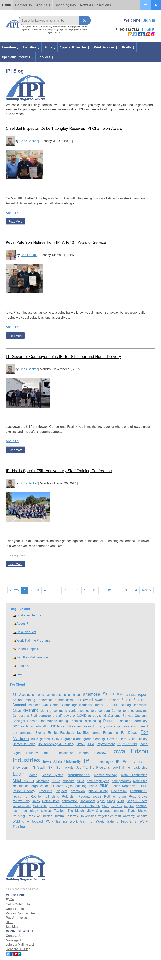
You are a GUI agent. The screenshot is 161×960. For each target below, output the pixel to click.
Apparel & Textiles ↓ (74, 47)
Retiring (109, 796)
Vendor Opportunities (20, 913)
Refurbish (68, 796)
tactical (141, 805)
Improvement (106, 744)
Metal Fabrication (134, 775)
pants (93, 785)
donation (126, 720)
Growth (112, 739)
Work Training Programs (33, 640)
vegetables (105, 816)
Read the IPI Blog (18, 949)
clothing (45, 710)
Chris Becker (28, 140)
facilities (83, 732)
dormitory (140, 720)
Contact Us (23, 5)
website (142, 816)
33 (127, 590)
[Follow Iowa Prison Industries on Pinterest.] (16, 953)
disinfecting (93, 720)
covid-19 (99, 715)
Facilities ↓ (31, 47)
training (19, 815)
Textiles (59, 810)
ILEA (90, 744)
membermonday (105, 775)
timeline (118, 810)
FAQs (10, 899)
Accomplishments (31, 694)
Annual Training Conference (33, 699)
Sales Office (51, 801)
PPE (144, 785)
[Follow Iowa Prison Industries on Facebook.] (140, 34)
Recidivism (119, 791)
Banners (113, 699)
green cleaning (94, 739)
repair (97, 796)
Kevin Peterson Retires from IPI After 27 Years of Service (56, 242)
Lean (20, 674)
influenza (32, 752)
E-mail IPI (148, 29)
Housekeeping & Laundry (56, 744)
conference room (98, 710)
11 (94, 590)
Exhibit (53, 732)
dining (63, 720)
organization (40, 785)
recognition (138, 790)
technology (30, 810)
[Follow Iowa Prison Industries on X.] (135, 34)
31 (110, 590)
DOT (16, 726)
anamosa (91, 694)
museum (68, 781)
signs (101, 801)
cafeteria (34, 705)
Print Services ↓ (106, 47)
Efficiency (58, 726)
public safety (98, 791)
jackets (68, 767)
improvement (127, 743)
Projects (61, 791)
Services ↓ (46, 57)
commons (60, 710)
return (122, 796)
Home (6, 4)
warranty (129, 816)
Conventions (120, 710)
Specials (22, 665)
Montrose (42, 781)
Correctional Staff (25, 715)
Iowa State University (62, 761)
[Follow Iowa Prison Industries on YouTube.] (148, 34)
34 (135, 590)
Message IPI (14, 940)
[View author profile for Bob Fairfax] (11, 255)
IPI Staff (37, 767)
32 (118, 590)
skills (120, 801)
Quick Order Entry (18, 904)
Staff (105, 806)
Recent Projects (27, 648)
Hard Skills (127, 739)
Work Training (56, 821)
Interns (84, 752)
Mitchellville (23, 780)
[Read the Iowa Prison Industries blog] (130, 34)
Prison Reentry (24, 791)
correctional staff (50, 715)
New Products (26, 632)
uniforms (72, 816)
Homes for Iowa (24, 744)
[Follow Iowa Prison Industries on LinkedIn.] (144, 34)
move (56, 780)
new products (121, 781)
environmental (22, 732)
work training (81, 821)
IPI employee (103, 762)
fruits (34, 739)
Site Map (12, 926)
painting (81, 785)
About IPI (12, 213)
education (42, 726)
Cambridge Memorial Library (82, 705)
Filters (107, 732)
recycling (20, 796)
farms (96, 732)
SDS (9, 922)
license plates (52, 775)
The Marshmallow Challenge (89, 810)
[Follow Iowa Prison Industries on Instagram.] (153, 34)
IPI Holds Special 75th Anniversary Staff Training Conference (59, 470)
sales (36, 801)
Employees (102, 725)
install (48, 752)
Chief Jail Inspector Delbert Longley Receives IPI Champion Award (64, 128)
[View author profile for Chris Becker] (10, 140)
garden (45, 739)
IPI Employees (129, 761)
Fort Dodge (129, 732)
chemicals (140, 705)
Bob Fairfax (29, 255)
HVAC (81, 744)
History (142, 739)
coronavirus (139, 710)
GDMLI (57, 739)
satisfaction (70, 801)
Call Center (51, 705)
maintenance (79, 774)
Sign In (149, 20)
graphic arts (72, 739)
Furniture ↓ (10, 47)
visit (118, 816)
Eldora (71, 726)
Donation (110, 720)
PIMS (104, 785)
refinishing (52, 796)
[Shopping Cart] (145, 5)
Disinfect (76, 720)
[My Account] (156, 5)
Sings (111, 801)
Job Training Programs (93, 767)
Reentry (36, 796)
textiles (46, 810)
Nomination (21, 785)
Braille (126, 699)
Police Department (124, 785)
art (79, 699)
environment (139, 726)
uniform (58, 816)
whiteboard (35, 821)
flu (116, 732)
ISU (58, 767)
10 (86, 590)
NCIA (80, 781)
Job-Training (121, 767)
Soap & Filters (137, 801)
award (88, 699)
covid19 (69, 715)
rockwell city (21, 801)
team (16, 810)
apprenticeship (65, 699)
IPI (87, 760)
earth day (27, 726)
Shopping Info (65, 5)
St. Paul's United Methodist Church (74, 806)
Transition (34, 816)
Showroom (87, 801)
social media (22, 806)
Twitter (47, 816)
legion (33, 775)
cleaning (31, 710)
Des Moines (48, 720)
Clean (17, 710)
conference (76, 710)
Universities (88, 816)
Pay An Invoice (16, 917)
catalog (126, 705)
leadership (140, 767)
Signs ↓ (49, 47)
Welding (18, 821)
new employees (98, 781)
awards (100, 699)
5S (15, 694)
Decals (32, 720)
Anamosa (112, 693)
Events (40, 732)
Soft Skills (40, 806)
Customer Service (28, 615)
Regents (84, 796)
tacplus (129, 806)
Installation (66, 752)
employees (121, 726)
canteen (112, 704)
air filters (74, 694)
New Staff (140, 781)
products (45, 790)
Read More (15, 221)
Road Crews (138, 796)
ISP (50, 767)
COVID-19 (84, 715)
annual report (136, 694)
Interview (100, 752)
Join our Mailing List (20, 944)
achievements (56, 694)
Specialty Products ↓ (17, 57)
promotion (78, 791)
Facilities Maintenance (32, 657)
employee (84, 726)
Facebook (67, 732)
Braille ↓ (128, 47)
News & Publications (95, 5)
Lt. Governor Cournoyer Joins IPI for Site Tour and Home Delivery (63, 356)
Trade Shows (137, 810)
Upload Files (15, 908)
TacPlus (116, 806)
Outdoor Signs (61, 785)
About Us (43, 5)
